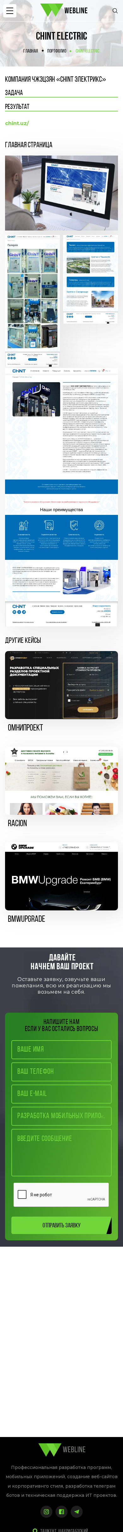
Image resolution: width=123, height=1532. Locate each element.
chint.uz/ (17, 123)
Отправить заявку (61, 1226)
